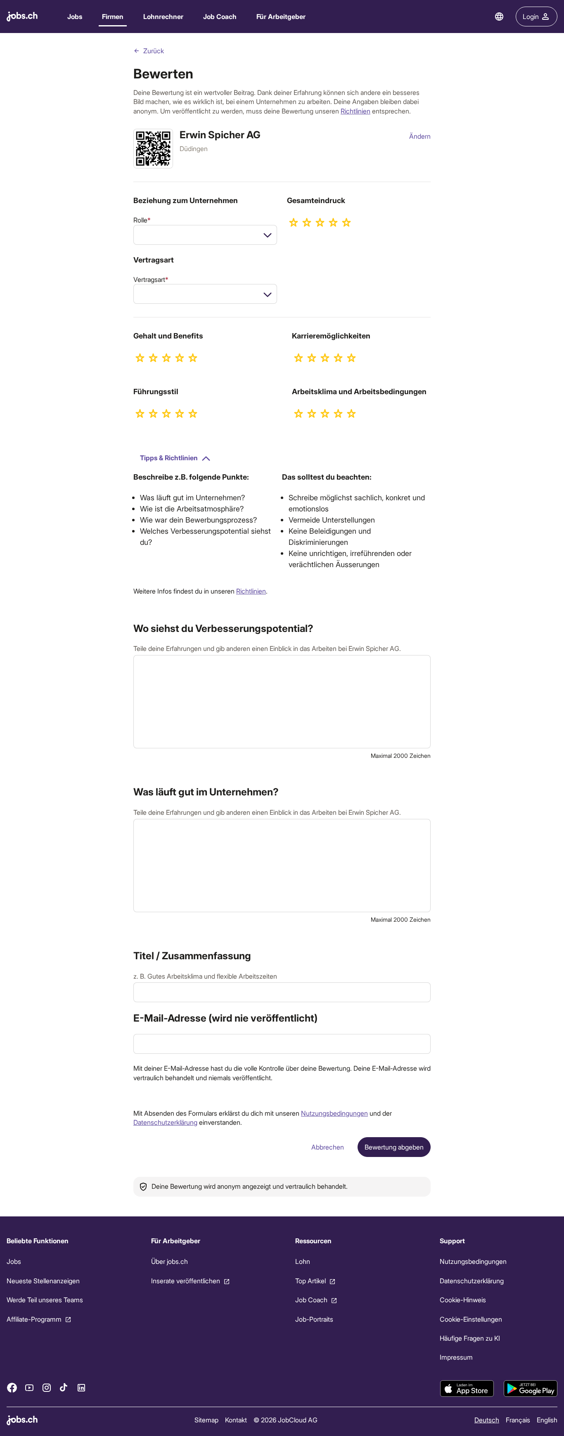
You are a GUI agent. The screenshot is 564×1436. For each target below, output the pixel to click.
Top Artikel (310, 1281)
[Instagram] (46, 1387)
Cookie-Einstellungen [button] (471, 1318)
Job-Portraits (314, 1318)
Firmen (112, 16)
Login (531, 16)
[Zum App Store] (467, 1388)
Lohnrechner (163, 16)
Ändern (420, 136)
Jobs (74, 16)
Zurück (153, 50)
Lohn (302, 1261)
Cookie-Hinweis (463, 1300)
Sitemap (206, 1420)
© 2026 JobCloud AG (286, 1420)
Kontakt (236, 1420)
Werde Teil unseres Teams (45, 1300)
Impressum (456, 1357)
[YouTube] (29, 1387)
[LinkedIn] (81, 1387)
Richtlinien (355, 111)
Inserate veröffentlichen (185, 1281)
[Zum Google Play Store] (530, 1388)
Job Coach (220, 16)
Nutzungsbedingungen (334, 1113)
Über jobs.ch (169, 1261)
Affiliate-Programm (34, 1318)
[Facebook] (12, 1387)
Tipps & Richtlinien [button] (169, 457)
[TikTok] (64, 1387)
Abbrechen (327, 1147)
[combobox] (205, 235)
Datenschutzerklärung (165, 1122)
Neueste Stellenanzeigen (43, 1281)
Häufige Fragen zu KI (470, 1338)
